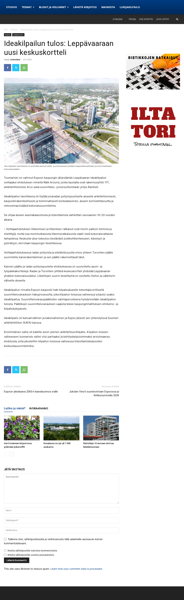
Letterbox (15, 59)
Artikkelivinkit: (39, 408)
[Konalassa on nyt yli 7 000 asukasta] (61, 428)
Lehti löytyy (162, 19)
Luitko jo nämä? (15, 408)
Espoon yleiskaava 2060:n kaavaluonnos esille (31, 391)
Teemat (27, 7)
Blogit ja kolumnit (52, 7)
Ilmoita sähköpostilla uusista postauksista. (31, 554)
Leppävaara (18, 34)
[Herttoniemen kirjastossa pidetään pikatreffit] (22, 428)
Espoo (14, 29)
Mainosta (108, 7)
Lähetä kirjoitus (85, 7)
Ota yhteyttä (146, 19)
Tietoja (132, 19)
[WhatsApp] (24, 67)
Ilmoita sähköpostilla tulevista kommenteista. (33, 550)
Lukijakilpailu (130, 7)
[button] (177, 19)
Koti (6, 29)
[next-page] (12, 454)
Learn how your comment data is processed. (76, 568)
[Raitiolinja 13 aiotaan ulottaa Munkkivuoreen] (101, 428)
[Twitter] (15, 67)
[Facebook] (7, 67)
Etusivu (11, 7)
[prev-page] (6, 454)
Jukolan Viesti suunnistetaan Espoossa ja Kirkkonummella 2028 (94, 393)
